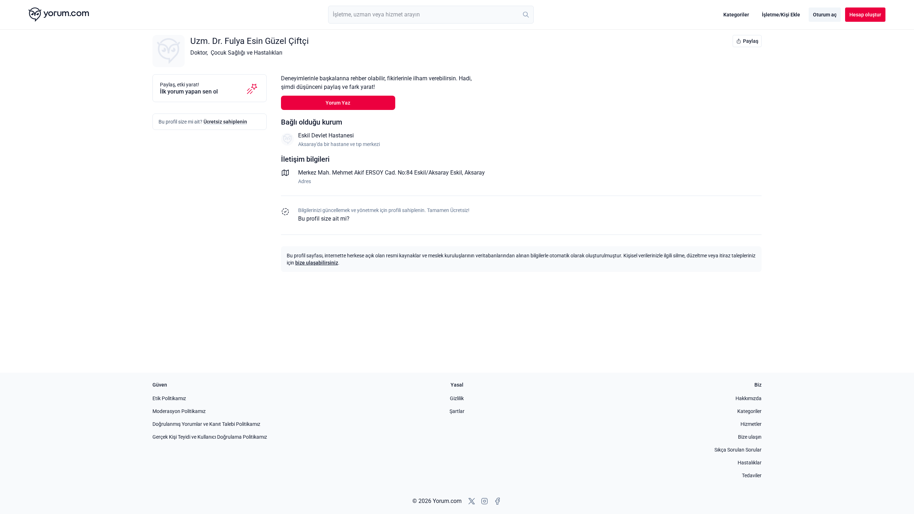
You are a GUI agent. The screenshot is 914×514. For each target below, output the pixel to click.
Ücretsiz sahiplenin (225, 122)
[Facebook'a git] (497, 501)
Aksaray (474, 172)
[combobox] (431, 15)
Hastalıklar (750, 462)
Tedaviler (752, 475)
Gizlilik (457, 398)
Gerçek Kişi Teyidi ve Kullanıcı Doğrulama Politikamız (209, 437)
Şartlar (457, 411)
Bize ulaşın (750, 437)
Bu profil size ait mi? (324, 218)
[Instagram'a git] (484, 501)
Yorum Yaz (338, 103)
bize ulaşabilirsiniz (316, 263)
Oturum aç (825, 14)
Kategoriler (736, 14)
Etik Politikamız (169, 398)
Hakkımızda (748, 398)
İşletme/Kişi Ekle (781, 14)
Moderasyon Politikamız (179, 411)
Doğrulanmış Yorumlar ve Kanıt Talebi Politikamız (206, 424)
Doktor (198, 52)
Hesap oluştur (865, 14)
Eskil (456, 172)
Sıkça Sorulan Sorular (738, 450)
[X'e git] (471, 501)
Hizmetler (751, 424)
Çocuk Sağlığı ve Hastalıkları (246, 52)
